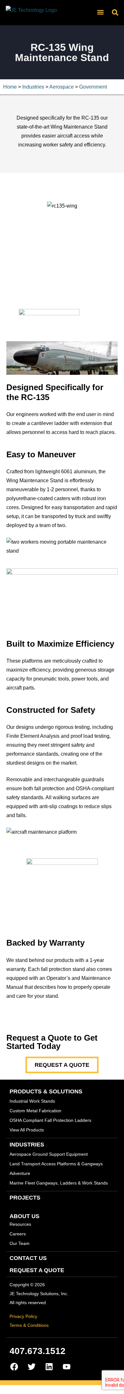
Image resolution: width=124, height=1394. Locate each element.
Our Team (20, 1243)
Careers (18, 1233)
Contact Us (28, 1258)
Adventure (20, 1173)
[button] (100, 12)
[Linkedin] (49, 1367)
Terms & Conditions (29, 1325)
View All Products (27, 1129)
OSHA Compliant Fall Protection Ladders (50, 1120)
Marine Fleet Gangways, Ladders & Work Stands (59, 1182)
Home (10, 87)
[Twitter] (32, 1367)
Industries (33, 87)
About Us (24, 1216)
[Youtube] (67, 1367)
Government (93, 87)
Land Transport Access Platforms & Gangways (56, 1163)
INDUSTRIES (27, 1144)
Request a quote (37, 1270)
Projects (25, 1197)
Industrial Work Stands (32, 1101)
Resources (20, 1224)
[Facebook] (14, 1367)
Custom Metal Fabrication (35, 1110)
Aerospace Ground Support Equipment (49, 1154)
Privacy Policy (23, 1316)
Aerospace (61, 87)
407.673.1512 (37, 1351)
